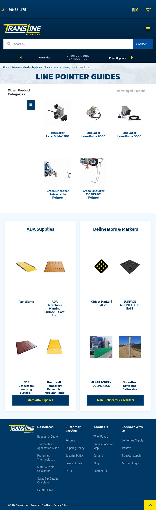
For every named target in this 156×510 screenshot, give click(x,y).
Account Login (130, 463)
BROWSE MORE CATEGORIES (78, 57)
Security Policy (74, 455)
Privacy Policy (61, 505)
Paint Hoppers (117, 58)
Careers (98, 455)
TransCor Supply (131, 455)
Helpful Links (45, 490)
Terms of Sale (73, 463)
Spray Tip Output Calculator (47, 480)
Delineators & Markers (115, 229)
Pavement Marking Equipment (27, 67)
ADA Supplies (40, 229)
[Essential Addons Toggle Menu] (31, 105)
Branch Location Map (103, 446)
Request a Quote (47, 436)
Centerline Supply (132, 440)
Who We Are (100, 436)
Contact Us (100, 471)
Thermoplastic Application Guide (48, 446)
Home (6, 67)
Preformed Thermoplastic (46, 457)
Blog (96, 463)
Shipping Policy (74, 448)
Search (142, 44)
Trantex (126, 448)
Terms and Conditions (41, 505)
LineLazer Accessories (57, 67)
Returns (70, 440)
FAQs (68, 471)
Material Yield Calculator (45, 469)
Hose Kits (44, 57)
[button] (148, 28)
